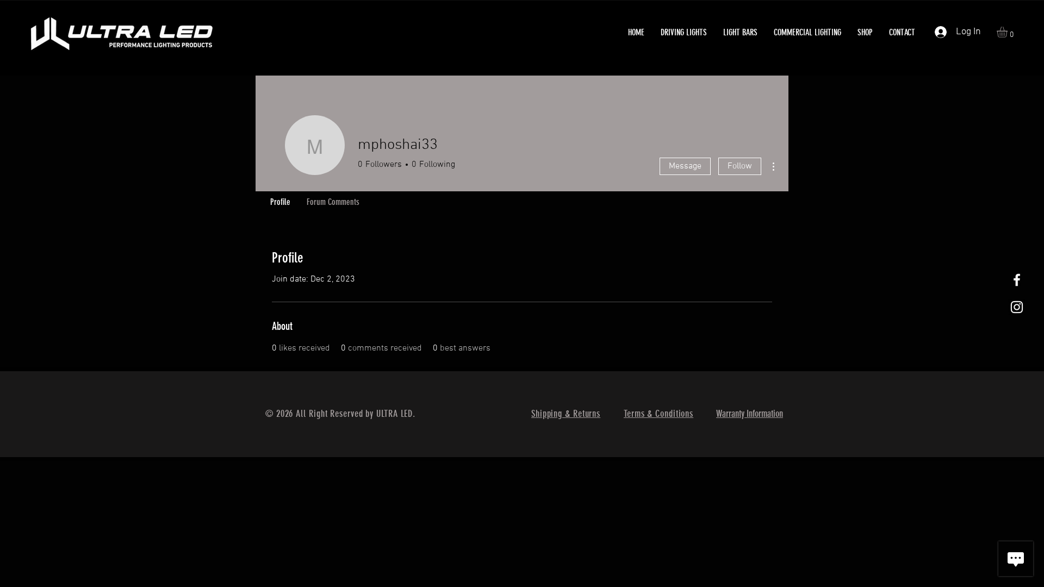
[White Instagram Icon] (1017, 307)
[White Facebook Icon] (1017, 280)
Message (685, 166)
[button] (683, 32)
